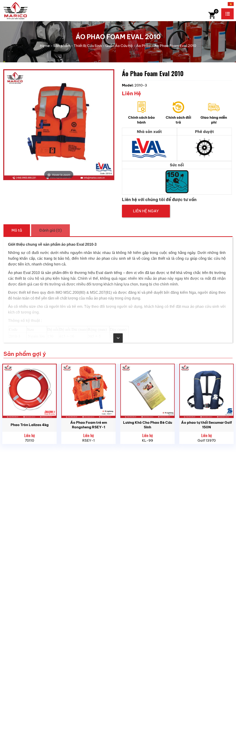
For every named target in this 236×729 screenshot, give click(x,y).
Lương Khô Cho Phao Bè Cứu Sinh (147, 424)
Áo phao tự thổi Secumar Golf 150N (206, 424)
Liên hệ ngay (146, 211)
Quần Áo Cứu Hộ (119, 45)
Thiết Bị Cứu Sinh (88, 45)
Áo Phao (143, 45)
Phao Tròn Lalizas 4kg (30, 425)
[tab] (16, 230)
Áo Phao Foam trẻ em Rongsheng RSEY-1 (88, 424)
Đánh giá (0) (50, 230)
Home (45, 45)
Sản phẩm (61, 45)
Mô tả (17, 230)
